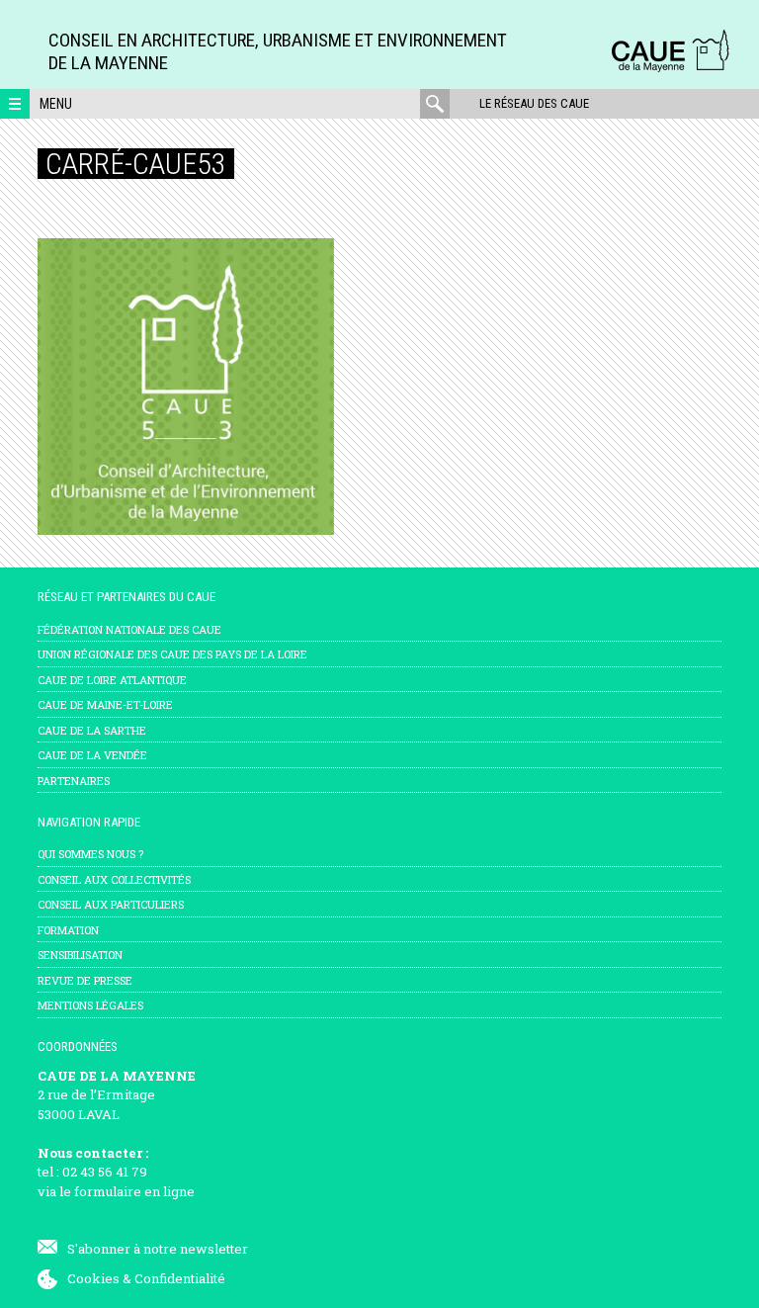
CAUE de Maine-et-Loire (105, 704)
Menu (56, 104)
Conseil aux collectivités (114, 879)
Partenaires (74, 780)
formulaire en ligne (134, 1191)
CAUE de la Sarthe (92, 730)
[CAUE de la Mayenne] (670, 68)
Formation (68, 929)
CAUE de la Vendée (92, 754)
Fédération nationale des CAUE (129, 629)
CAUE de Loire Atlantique (112, 679)
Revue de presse (85, 980)
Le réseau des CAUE (534, 103)
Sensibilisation (80, 954)
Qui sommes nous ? (90, 853)
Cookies (93, 1278)
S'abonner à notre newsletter (157, 1249)
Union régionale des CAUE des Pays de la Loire (172, 654)
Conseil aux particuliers (111, 904)
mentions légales (90, 1005)
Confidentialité (179, 1278)
